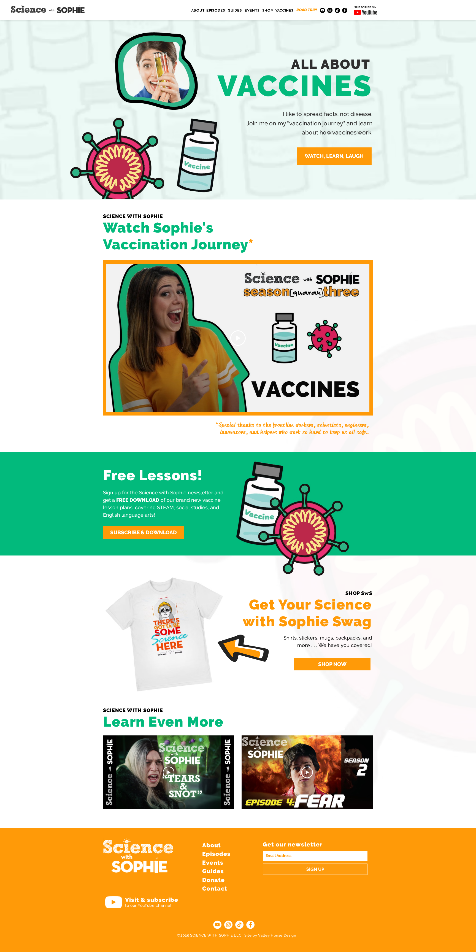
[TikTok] (337, 10)
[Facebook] (344, 10)
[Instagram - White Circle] (228, 925)
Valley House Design (277, 935)
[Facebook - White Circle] (250, 925)
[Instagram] (329, 10)
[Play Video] (238, 338)
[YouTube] (322, 10)
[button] (334, 156)
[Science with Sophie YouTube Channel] (113, 902)
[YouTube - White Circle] (217, 925)
